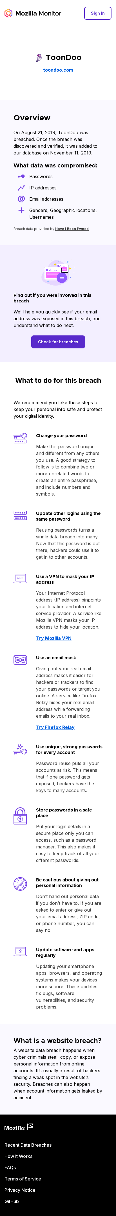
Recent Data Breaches (28, 1145)
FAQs (10, 1167)
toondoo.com (58, 70)
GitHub (12, 1201)
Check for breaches (58, 341)
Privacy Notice (20, 1190)
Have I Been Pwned (72, 229)
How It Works (18, 1156)
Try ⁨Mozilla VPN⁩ (54, 638)
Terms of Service (23, 1179)
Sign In (98, 13)
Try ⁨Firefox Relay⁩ (55, 727)
